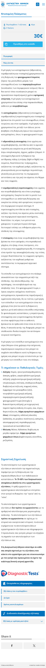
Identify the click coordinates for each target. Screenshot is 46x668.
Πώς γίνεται (8, 63)
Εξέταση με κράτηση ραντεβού (15, 621)
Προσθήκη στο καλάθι (24, 44)
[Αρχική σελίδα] (15, 4)
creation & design (40, 665)
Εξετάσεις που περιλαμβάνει (15, 591)
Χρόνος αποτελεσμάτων (13, 605)
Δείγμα (6, 598)
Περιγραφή (7, 56)
